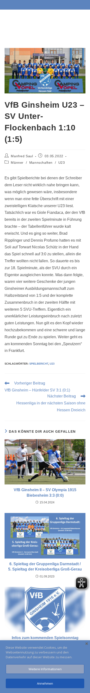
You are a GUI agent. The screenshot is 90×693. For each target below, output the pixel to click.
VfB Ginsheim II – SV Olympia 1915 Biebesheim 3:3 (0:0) (45, 492)
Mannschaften (41, 162)
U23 (61, 162)
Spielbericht (38, 363)
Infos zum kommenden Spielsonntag (45, 638)
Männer (17, 162)
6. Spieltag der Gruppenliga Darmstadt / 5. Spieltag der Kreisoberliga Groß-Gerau (45, 566)
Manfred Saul (22, 156)
